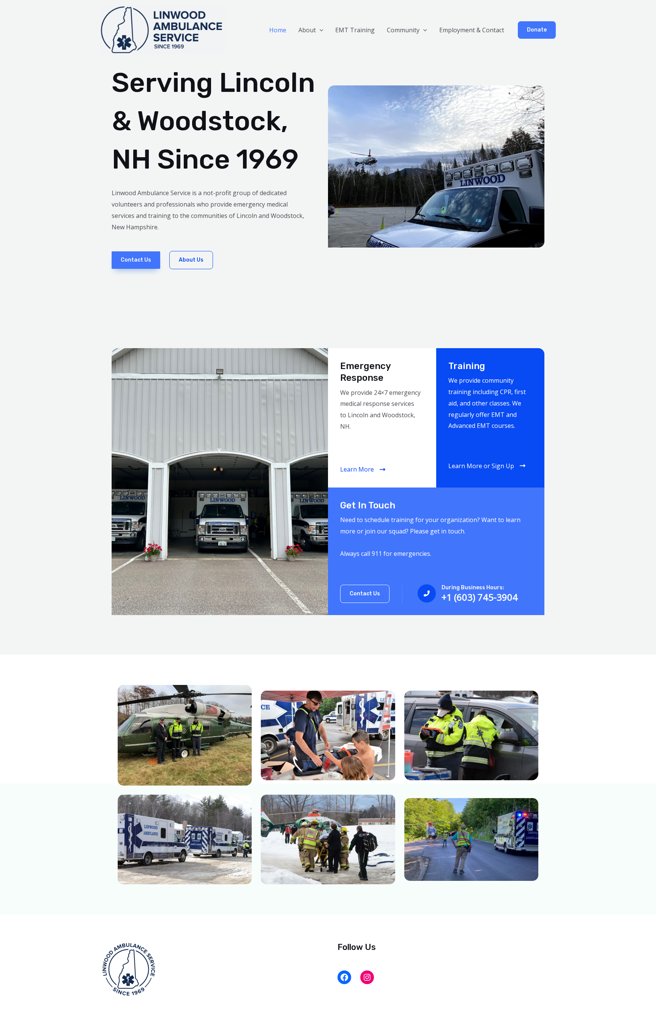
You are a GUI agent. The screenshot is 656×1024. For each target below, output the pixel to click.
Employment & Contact (471, 30)
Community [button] (403, 30)
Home (277, 30)
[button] (319, 30)
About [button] (307, 30)
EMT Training (355, 30)
